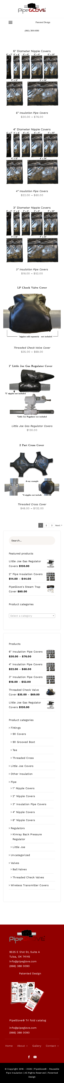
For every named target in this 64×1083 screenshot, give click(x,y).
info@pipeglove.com (23, 961)
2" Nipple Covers (24, 796)
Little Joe (19, 847)
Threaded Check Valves (28, 877)
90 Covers (19, 733)
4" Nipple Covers (24, 812)
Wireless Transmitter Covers (30, 885)
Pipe (13, 781)
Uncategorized (20, 855)
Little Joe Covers (22, 765)
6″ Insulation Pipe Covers (32, 112)
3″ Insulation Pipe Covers (32, 269)
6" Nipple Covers (24, 820)
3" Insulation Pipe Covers (29, 804)
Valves (15, 863)
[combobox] (32, 616)
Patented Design (43, 22)
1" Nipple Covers (23, 788)
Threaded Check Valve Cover (32, 347)
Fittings (16, 727)
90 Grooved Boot (24, 742)
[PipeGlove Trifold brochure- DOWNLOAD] (27, 982)
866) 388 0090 (20, 966)
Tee (15, 750)
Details (12, 80)
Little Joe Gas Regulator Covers (32, 426)
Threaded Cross (23, 757)
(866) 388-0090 (32, 31)
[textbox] (32, 616)
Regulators (18, 828)
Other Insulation (22, 773)
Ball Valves (20, 869)
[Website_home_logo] (32, 4)
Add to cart (30, 390)
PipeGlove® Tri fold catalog (27, 1020)
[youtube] (35, 1056)
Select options (30, 77)
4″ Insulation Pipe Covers (32, 191)
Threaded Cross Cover (32, 504)
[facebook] (28, 1056)
